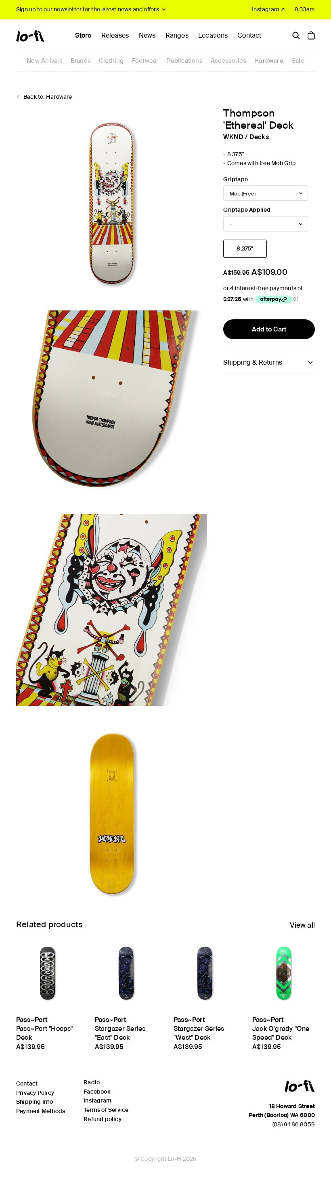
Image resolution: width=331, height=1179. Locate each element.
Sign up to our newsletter (87, 9)
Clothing (111, 60)
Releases (115, 35)
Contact (249, 35)
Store (83, 35)
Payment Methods (40, 1111)
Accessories (228, 60)
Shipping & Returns (252, 362)
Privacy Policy (35, 1093)
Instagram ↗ (268, 9)
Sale (297, 60)
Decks (259, 137)
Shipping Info (34, 1101)
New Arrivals (45, 60)
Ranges (177, 35)
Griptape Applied (246, 209)
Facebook (97, 1091)
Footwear (145, 60)
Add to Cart (269, 329)
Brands (81, 60)
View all (302, 925)
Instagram (97, 1100)
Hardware (268, 60)
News (147, 35)
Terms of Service (106, 1110)
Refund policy (103, 1119)
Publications (184, 60)
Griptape (235, 179)
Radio (92, 1082)
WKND (233, 137)
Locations (213, 35)
